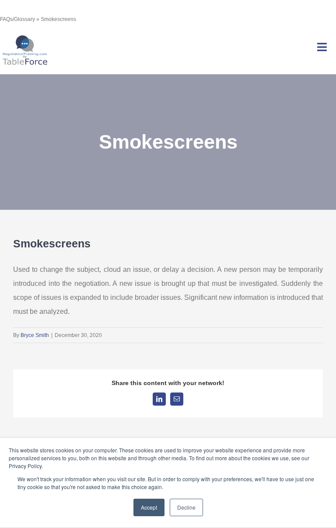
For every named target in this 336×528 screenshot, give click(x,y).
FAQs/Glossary (17, 19)
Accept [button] (149, 507)
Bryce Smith (35, 335)
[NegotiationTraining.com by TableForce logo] (24, 37)
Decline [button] (186, 507)
